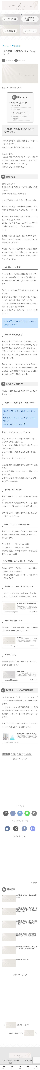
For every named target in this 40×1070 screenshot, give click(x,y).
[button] (34, 813)
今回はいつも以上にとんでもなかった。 (19, 104)
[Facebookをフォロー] (24, 828)
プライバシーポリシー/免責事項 (10, 1062)
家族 (14, 754)
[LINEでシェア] (27, 813)
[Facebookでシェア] (13, 813)
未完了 (21, 754)
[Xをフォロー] (15, 828)
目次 (19, 97)
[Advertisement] (20, 781)
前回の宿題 (16, 109)
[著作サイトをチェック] (7, 828)
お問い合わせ (29, 1060)
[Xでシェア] (6, 813)
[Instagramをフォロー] (32, 828)
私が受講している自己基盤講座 (20, 118)
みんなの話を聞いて (19, 113)
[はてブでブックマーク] (20, 813)
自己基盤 (6, 754)
